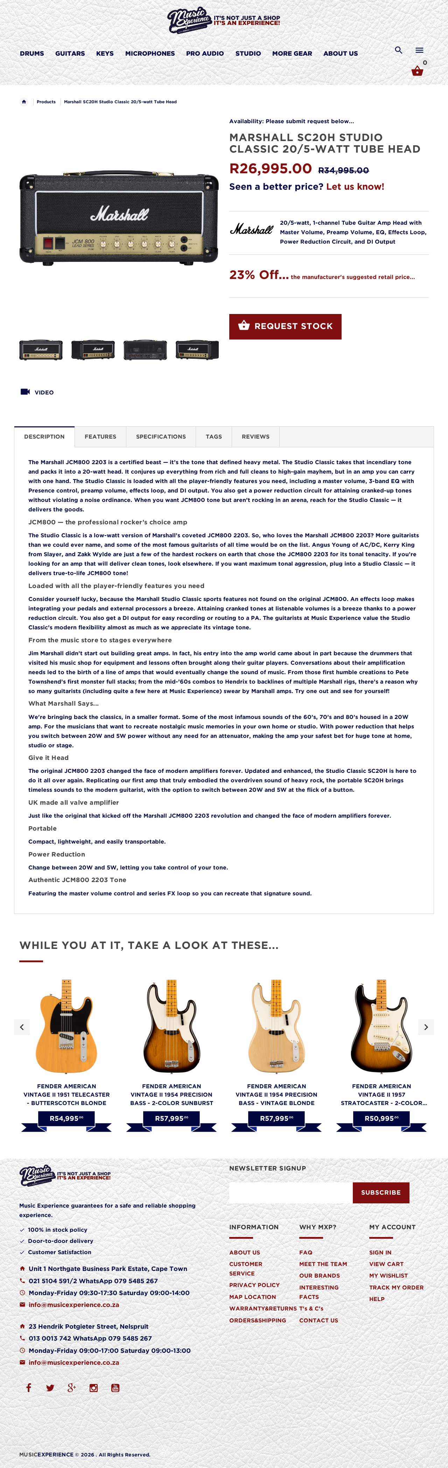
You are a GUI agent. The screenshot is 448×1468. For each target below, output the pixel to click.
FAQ (306, 1253)
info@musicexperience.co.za (74, 1305)
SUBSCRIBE (381, 1193)
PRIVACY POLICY (254, 1285)
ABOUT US (244, 1253)
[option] (41, 350)
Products (46, 102)
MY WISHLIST (388, 1276)
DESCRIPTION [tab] (44, 437)
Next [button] (426, 1027)
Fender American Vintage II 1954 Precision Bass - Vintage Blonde (276, 1095)
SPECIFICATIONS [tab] (161, 437)
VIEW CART (386, 1264)
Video (44, 393)
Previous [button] (22, 1027)
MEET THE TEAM (323, 1264)
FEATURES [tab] (100, 437)
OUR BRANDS (319, 1276)
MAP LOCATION (252, 1297)
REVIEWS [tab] (256, 437)
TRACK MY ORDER (396, 1288)
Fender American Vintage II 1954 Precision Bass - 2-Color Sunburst (171, 1095)
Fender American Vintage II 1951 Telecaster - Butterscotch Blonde (66, 1095)
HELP (377, 1299)
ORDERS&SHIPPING (257, 1320)
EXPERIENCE (46, 1455)
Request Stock (292, 326)
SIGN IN (380, 1253)
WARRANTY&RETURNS (263, 1309)
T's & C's (311, 1309)
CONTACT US (318, 1320)
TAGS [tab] (214, 437)
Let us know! (355, 187)
